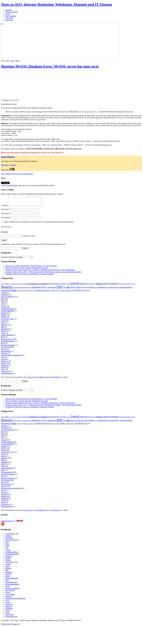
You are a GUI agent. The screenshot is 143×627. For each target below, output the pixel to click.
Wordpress (4, 365)
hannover (84, 283)
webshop (38, 290)
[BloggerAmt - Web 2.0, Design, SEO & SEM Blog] (7, 521)
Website (13, 165)
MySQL (44, 287)
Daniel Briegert (8, 157)
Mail (2, 327)
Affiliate (4, 293)
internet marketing (111, 283)
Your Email (5, 213)
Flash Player (55, 377)
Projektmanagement (8, 341)
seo (68, 287)
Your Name (5, 209)
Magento (8, 174)
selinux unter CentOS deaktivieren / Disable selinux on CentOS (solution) (31, 266)
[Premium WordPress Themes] (6, 624)
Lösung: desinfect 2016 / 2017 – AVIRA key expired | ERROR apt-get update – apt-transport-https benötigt (43, 272)
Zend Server (5, 371)
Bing (7, 284)
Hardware (4, 313)
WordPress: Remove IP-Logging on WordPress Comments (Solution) (29, 274)
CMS (3, 303)
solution (30, 174)
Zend (62, 290)
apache (3, 284)
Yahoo (58, 290)
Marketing (36, 287)
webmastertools (31, 290)
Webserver (4, 361)
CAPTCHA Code (28, 236)
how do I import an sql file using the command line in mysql (26, 268)
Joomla (3, 321)
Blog (17, 61)
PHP (59, 287)
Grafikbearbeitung (7, 309)
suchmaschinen (113, 287)
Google (74, 283)
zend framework (69, 290)
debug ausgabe (21, 284)
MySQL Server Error (19, 174)
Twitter (24, 290)
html (94, 284)
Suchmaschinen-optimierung (11, 355)
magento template (17, 287)
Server (3, 349)
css (10, 284)
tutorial (19, 290)
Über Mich (9, 18)
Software (4, 353)
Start (12, 61)
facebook (63, 284)
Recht (3, 343)
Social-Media (89, 287)
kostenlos (128, 284)
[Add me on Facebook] (13, 170)
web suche (46, 290)
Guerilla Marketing (7, 311)
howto (90, 284)
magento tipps (27, 287)
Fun (2, 305)
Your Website (5, 218)
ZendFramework (7, 373)
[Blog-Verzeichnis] (18, 521)
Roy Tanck (28, 377)
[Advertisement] (17, 85)
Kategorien (5, 257)
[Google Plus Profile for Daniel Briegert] (2, 525)
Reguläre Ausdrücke (8, 345)
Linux (133, 284)
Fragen (7, 14)
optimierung (52, 287)
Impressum (9, 20)
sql (95, 287)
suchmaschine (101, 287)
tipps (13, 290)
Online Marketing (7, 335)
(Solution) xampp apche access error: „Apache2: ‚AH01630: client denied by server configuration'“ (40, 270)
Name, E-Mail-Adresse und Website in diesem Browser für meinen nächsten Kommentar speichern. (39, 222)
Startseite (8, 10)
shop (82, 287)
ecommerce (44, 283)
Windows (4, 363)
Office (3, 333)
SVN (3, 357)
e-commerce (32, 283)
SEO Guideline (10, 16)
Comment (4, 205)
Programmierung (7, 339)
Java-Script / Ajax (7, 319)
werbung (53, 290)
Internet (99, 283)
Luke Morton (40, 377)
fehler (68, 283)
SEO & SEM (75, 287)
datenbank (14, 283)
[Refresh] (4, 232)
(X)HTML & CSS (80, 290)
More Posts (5, 165)
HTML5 (4, 315)
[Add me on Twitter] (10, 170)
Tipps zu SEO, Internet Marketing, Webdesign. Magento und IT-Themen (56, 4)
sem (64, 287)
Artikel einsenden (11, 12)
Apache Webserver (7, 297)
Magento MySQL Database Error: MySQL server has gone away (50, 66)
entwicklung (54, 284)
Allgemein (4, 295)
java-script (122, 284)
